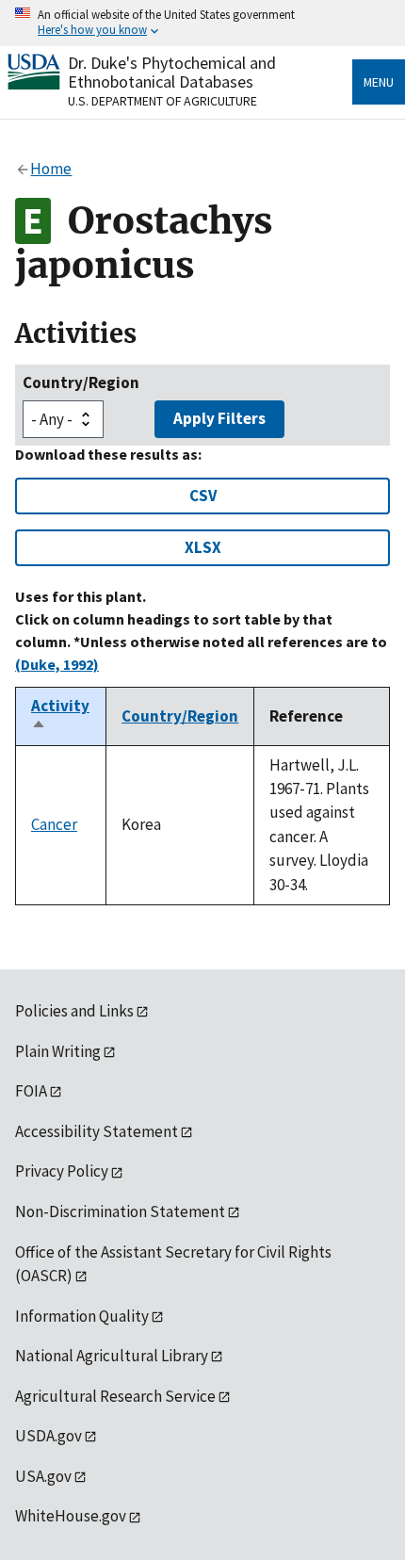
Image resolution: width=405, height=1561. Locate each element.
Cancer (54, 824)
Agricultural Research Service (115, 1396)
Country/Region (81, 382)
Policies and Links (74, 1010)
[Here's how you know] (202, 23)
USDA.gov (48, 1435)
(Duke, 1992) (57, 664)
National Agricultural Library (111, 1355)
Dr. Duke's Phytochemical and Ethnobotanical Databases (172, 72)
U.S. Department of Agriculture (162, 100)
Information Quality (82, 1316)
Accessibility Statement (96, 1131)
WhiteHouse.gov (70, 1515)
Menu (379, 81)
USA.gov (43, 1476)
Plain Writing (58, 1051)
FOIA (31, 1091)
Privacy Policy (61, 1171)
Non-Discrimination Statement (120, 1211)
